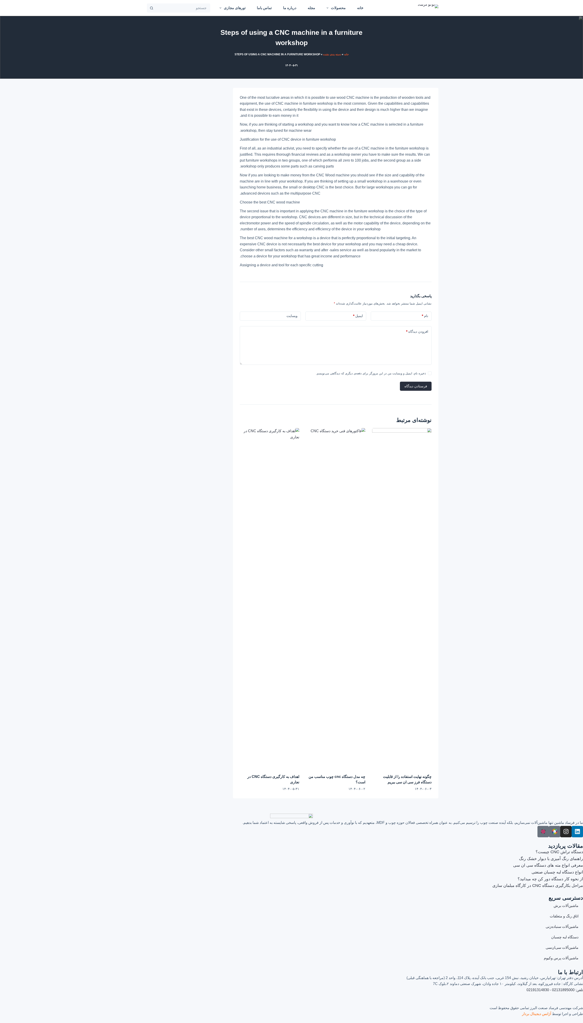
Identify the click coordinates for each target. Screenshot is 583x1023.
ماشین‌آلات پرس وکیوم (561, 958)
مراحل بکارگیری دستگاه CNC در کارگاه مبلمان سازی (537, 885)
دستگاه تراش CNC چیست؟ (559, 852)
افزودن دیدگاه (417, 331)
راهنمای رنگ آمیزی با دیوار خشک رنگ (551, 858)
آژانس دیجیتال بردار (536, 1014)
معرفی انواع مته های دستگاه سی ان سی (548, 865)
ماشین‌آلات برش (566, 906)
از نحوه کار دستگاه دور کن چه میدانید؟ (550, 879)
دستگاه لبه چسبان (564, 937)
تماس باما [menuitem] (264, 8)
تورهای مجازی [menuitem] (234, 8)
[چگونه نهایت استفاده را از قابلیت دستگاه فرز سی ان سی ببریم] (402, 598)
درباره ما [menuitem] (289, 8)
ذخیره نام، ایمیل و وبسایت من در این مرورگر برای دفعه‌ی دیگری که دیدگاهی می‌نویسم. (371, 373)
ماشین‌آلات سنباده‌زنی (562, 927)
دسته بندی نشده (332, 54)
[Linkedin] (577, 831)
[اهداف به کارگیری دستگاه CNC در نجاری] (269, 598)
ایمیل (358, 316)
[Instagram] (566, 831)
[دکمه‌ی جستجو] (151, 8)
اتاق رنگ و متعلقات (564, 916)
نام (425, 316)
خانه (346, 54)
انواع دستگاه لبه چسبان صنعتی (557, 872)
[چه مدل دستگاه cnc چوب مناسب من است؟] (336, 598)
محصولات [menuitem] (338, 8)
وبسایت (291, 316)
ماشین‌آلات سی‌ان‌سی (562, 947)
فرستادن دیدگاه (415, 386)
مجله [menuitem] (311, 8)
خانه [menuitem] (360, 8)
